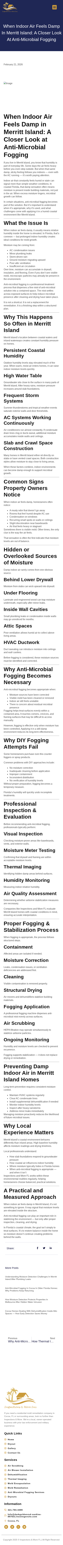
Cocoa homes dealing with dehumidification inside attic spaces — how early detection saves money (31, 1312)
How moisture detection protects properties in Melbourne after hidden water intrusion (26, 1300)
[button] (54, 7)
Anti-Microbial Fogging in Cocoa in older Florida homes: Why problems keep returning (31, 1289)
